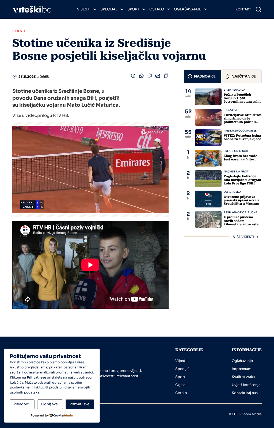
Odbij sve (49, 404)
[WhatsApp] (141, 76)
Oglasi (181, 385)
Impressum (242, 369)
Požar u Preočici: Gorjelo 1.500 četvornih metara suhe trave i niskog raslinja (242, 100)
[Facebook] (133, 76)
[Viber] (149, 76)
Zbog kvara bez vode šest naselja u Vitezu (240, 157)
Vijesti (83, 9)
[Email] (157, 76)
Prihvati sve (79, 404)
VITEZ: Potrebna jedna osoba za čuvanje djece (242, 137)
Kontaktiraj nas (245, 393)
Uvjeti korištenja (246, 385)
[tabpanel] (223, 163)
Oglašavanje (187, 9)
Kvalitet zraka (243, 377)
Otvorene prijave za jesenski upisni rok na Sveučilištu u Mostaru (241, 200)
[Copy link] (166, 76)
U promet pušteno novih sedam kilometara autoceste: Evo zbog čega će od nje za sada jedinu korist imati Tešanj (242, 226)
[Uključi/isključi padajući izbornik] (95, 9)
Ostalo (156, 9)
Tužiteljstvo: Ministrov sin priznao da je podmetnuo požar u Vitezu (242, 120)
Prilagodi (21, 404)
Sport (133, 9)
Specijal (108, 9)
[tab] (202, 76)
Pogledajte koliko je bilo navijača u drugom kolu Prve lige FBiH (242, 179)
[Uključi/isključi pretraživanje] (258, 9)
